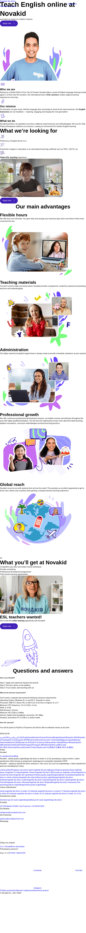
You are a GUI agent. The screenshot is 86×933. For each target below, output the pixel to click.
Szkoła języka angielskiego (35, 785)
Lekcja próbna (5, 770)
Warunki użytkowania (24, 890)
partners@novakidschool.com (12, 819)
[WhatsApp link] (17, 840)
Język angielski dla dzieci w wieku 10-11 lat (29, 794)
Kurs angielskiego (17, 785)
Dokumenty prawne (41, 890)
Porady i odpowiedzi (17, 853)
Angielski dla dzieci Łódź (59, 780)
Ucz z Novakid (6, 846)
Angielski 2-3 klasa (13, 772)
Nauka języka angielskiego (46, 775)
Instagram (37, 888)
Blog (16, 756)
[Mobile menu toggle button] (64, 4)
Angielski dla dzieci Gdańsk (38, 780)
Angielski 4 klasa (27, 772)
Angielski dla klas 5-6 (43, 772)
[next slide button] (10, 552)
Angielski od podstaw (65, 775)
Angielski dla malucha (28, 777)
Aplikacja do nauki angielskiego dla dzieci (45, 800)
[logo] (11, 4)
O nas (2, 756)
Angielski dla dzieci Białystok (40, 782)
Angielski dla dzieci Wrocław (17, 782)
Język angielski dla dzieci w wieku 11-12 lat (63, 794)
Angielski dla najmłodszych (24, 775)
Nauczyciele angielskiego (47, 777)
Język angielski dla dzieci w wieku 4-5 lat (16, 791)
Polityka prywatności (8, 890)
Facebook (38, 870)
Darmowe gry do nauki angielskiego (14, 800)
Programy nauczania (19, 770)
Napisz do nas (4, 853)
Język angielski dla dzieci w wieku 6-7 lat (49, 791)
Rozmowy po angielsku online (64, 772)
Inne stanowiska (18, 846)
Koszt (12, 756)
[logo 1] (5, 731)
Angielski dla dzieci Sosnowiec (64, 782)
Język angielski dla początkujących (42, 770)
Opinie (7, 756)
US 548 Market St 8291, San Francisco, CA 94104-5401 (22, 806)
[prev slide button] (3, 552)
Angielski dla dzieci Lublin (16, 780)
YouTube (78, 870)
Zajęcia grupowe (62, 770)
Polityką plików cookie (36, 908)
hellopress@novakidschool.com (12, 812)
